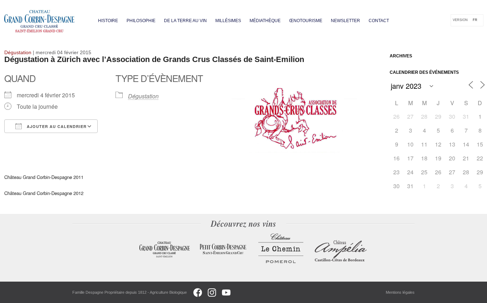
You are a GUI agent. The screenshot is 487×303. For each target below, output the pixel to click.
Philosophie (141, 20)
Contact (379, 20)
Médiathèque (265, 20)
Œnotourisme (305, 20)
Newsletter (345, 20)
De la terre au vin (185, 20)
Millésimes (228, 20)
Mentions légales (400, 292)
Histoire (108, 20)
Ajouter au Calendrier (56, 126)
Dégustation (143, 96)
